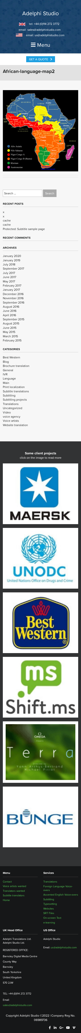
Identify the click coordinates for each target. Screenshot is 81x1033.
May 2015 (9, 332)
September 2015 (13, 319)
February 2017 (12, 285)
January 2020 (12, 256)
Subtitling (9, 395)
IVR (5, 374)
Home (6, 900)
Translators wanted (14, 891)
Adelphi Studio (40, 13)
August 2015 (11, 323)
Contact (7, 881)
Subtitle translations (16, 391)
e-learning (49, 922)
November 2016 (13, 298)
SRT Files (48, 913)
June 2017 (9, 277)
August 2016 (11, 306)
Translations (10, 404)
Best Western (11, 357)
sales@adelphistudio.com (44, 29)
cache (7, 220)
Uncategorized (12, 408)
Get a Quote (39, 59)
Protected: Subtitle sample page (24, 229)
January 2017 (11, 289)
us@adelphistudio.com (49, 35)
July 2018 (9, 264)
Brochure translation (16, 366)
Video (7, 412)
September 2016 (13, 302)
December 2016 (13, 294)
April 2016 (9, 315)
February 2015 (12, 340)
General (8, 370)
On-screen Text (52, 918)
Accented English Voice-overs (60, 894)
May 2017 (9, 281)
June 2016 (9, 310)
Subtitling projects (15, 399)
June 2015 (9, 327)
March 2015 (10, 336)
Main (6, 382)
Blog (6, 361)
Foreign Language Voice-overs (58, 888)
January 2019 (11, 260)
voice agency (11, 416)
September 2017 (13, 268)
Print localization (14, 387)
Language (9, 378)
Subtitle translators (13, 895)
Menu (43, 45)
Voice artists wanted (14, 886)
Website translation (15, 425)
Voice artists (11, 420)
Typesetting (50, 904)
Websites (48, 908)
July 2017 (9, 273)
